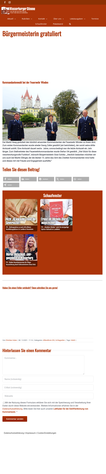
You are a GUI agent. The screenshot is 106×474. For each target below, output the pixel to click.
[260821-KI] (21, 200)
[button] (70, 24)
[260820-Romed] (21, 235)
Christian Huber (11, 340)
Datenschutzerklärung (14, 433)
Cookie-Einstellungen (46, 433)
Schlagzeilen (60, 340)
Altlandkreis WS (49, 340)
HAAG (73, 340)
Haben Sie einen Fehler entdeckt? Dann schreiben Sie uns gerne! (30, 287)
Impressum (30, 433)
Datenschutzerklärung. (12, 409)
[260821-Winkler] (56, 200)
